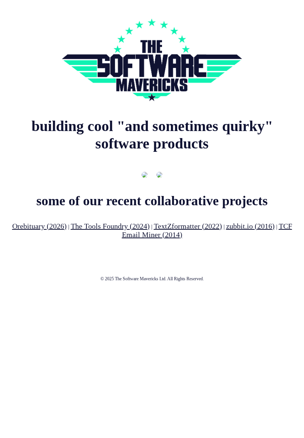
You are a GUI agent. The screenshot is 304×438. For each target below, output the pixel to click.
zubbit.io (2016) (250, 226)
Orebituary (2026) (39, 226)
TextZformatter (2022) (188, 226)
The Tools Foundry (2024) (110, 226)
